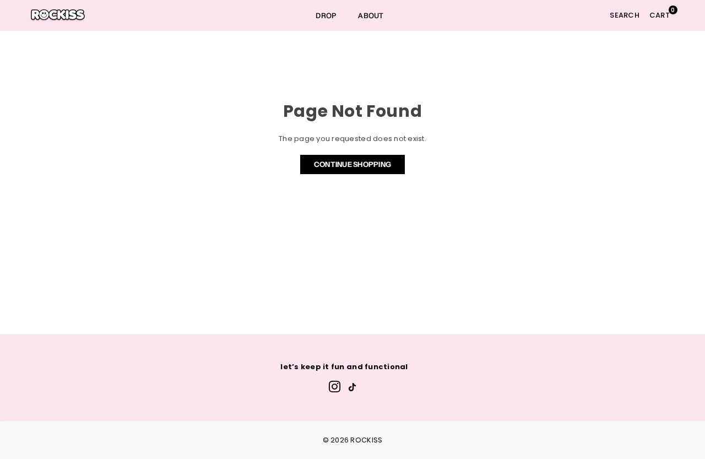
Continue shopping (352, 164)
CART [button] (662, 13)
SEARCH (624, 15)
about (370, 15)
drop (326, 15)
